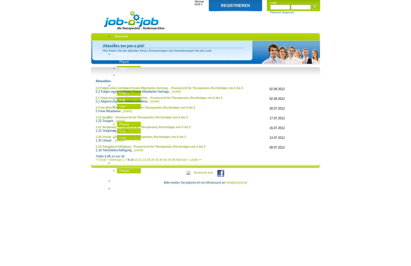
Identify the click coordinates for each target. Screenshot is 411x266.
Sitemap (199, 1)
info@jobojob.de (236, 182)
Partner (124, 170)
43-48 (171, 159)
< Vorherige (114, 159)
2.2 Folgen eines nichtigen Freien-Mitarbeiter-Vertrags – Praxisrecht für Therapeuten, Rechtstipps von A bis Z (169, 88)
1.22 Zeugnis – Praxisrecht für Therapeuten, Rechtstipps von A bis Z (142, 117)
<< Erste (101, 159)
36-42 (163, 159)
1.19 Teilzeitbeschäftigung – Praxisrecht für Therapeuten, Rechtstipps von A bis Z (151, 146)
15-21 (138, 159)
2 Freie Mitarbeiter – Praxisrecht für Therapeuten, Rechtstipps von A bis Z (145, 107)
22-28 (146, 159)
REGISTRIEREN (235, 6)
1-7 (125, 159)
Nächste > (182, 159)
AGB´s (198, 4)
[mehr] (176, 91)
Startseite (121, 36)
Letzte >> (196, 159)
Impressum (122, 188)
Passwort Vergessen (282, 12)
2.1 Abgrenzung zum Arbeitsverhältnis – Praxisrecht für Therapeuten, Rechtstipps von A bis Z (159, 98)
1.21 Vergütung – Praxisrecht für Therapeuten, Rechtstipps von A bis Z (143, 127)
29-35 (155, 159)
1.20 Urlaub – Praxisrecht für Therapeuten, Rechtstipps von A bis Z (141, 137)
